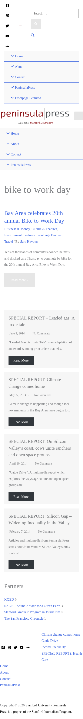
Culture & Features (44, 229)
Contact (5, 679)
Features (29, 235)
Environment (13, 235)
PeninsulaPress (10, 685)
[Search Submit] (36, 24)
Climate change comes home (61, 634)
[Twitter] (7, 26)
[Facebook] (7, 5)
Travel (8, 241)
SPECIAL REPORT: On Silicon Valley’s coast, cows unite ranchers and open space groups (40, 448)
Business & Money (17, 229)
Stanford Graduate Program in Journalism (32, 612)
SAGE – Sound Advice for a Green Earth (32, 606)
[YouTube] (7, 36)
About (4, 672)
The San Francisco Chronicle (23, 618)
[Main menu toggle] (78, 116)
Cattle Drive (50, 640)
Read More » (19, 282)
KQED (9, 599)
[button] (33, 35)
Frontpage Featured (49, 235)
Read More (21, 360)
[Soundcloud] (7, 46)
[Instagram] (7, 15)
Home (4, 666)
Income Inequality (54, 647)
